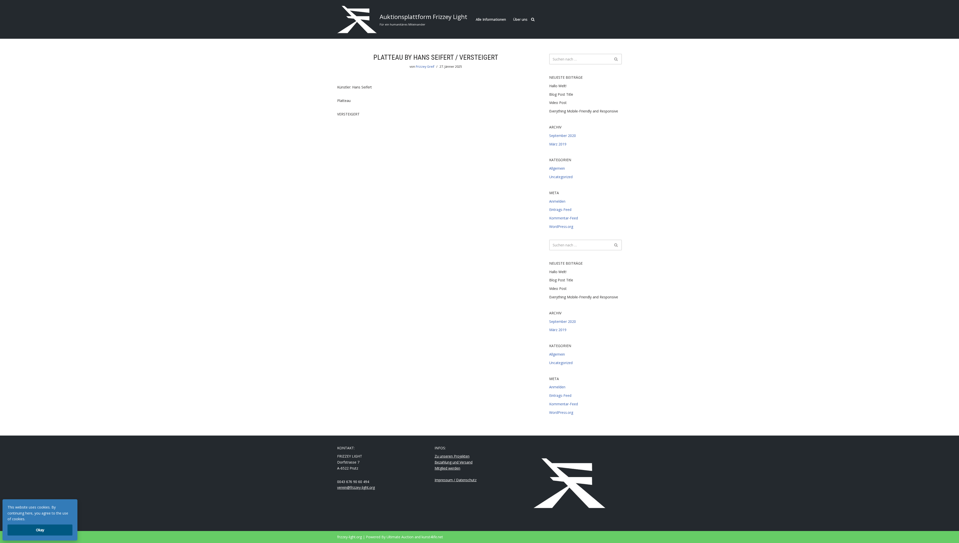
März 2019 (557, 144)
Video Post (558, 102)
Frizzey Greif (425, 66)
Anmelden (557, 201)
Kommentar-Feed (563, 218)
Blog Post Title (561, 94)
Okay (40, 530)
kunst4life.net (432, 537)
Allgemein (557, 168)
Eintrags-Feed (560, 209)
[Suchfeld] (533, 19)
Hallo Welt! (557, 85)
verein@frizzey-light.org (356, 487)
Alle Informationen (491, 19)
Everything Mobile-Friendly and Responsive (583, 111)
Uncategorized (561, 176)
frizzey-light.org (349, 537)
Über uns (520, 19)
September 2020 (562, 135)
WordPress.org (561, 226)
